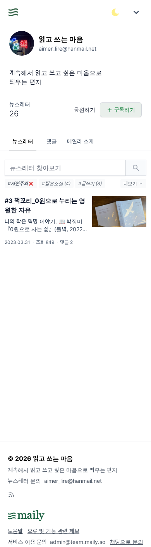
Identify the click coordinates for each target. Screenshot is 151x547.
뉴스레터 (22, 141)
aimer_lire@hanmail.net (73, 480)
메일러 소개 (80, 141)
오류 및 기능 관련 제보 (53, 531)
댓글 (51, 141)
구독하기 (124, 109)
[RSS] (11, 494)
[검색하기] (135, 168)
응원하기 (84, 109)
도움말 (15, 531)
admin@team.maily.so (77, 541)
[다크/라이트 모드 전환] (115, 12)
